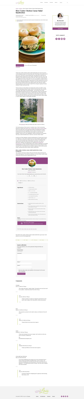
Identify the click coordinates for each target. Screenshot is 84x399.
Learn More (60, 28)
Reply (17, 291)
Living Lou (20, 2)
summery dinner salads (41, 128)
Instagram (23, 124)
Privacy (28, 396)
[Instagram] (59, 39)
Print (34, 175)
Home (17, 8)
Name (18, 261)
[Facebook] (56, 39)
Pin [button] (29, 175)
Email (18, 265)
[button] (16, 67)
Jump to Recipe (19, 65)
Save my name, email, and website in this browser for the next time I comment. (32, 271)
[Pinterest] (62, 39)
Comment (19, 253)
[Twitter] (64, 39)
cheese (20, 8)
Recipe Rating (20, 249)
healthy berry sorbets (29, 128)
